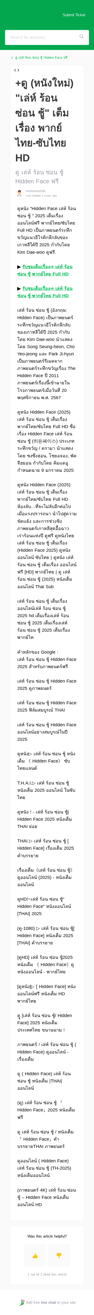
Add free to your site (51, 1302)
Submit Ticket (74, 15)
